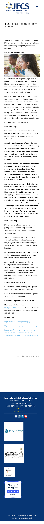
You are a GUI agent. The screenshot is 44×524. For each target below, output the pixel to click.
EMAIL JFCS (21, 408)
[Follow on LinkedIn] (18, 342)
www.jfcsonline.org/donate (14, 307)
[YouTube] (25, 416)
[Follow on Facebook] (8, 342)
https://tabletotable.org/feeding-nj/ (17, 321)
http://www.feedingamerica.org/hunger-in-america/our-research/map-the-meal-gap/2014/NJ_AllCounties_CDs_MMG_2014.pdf (21, 333)
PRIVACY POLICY (21, 411)
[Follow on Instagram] (13, 342)
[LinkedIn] (22, 416)
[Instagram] (19, 416)
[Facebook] (16, 416)
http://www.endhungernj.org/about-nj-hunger (21, 326)
